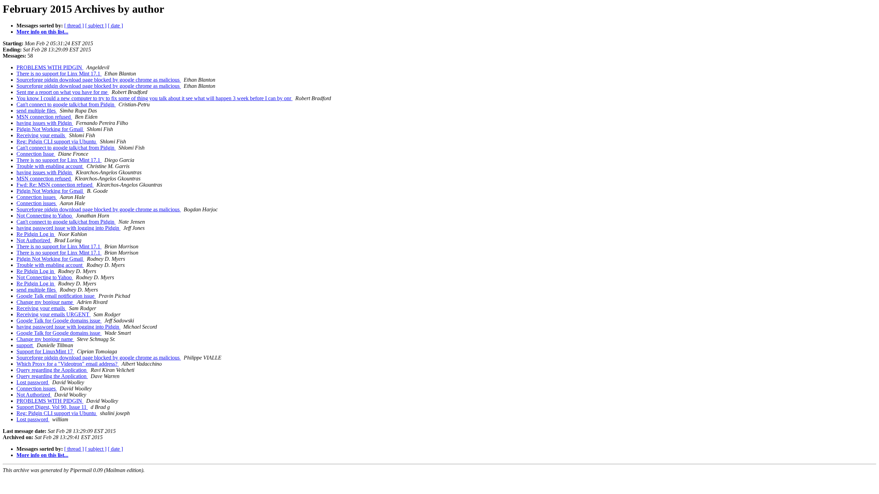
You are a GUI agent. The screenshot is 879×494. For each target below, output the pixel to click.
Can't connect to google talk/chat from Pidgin (66, 104)
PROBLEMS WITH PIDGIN (49, 67)
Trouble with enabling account (50, 166)
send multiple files (36, 111)
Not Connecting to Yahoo (44, 216)
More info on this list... (42, 32)
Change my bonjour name (45, 302)
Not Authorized (34, 240)
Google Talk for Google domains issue (59, 321)
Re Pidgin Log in (35, 234)
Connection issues (36, 197)
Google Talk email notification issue (56, 296)
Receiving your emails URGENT (53, 314)
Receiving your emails (41, 135)
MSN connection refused (44, 117)
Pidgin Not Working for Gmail (50, 129)
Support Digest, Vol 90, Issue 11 (52, 407)
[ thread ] (74, 25)
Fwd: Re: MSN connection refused (55, 185)
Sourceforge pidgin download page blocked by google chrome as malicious (98, 80)
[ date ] (115, 25)
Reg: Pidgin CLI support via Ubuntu (56, 141)
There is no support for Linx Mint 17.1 (59, 74)
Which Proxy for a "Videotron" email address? (67, 364)
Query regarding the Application (52, 370)
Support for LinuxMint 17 (45, 351)
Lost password (32, 382)
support (25, 345)
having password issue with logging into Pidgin (68, 228)
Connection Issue (35, 154)
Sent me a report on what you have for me (62, 92)
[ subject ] (95, 25)
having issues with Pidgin (44, 123)
